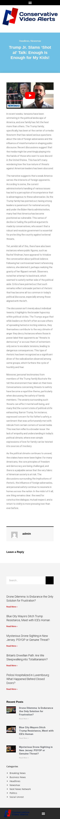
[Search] (50, 580)
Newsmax (36, 41)
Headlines (24, 41)
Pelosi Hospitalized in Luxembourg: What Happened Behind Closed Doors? (27, 679)
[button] (30, 2)
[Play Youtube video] (30, 95)
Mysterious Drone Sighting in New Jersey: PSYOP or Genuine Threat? (36, 750)
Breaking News (18, 773)
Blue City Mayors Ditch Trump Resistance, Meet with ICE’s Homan (36, 731)
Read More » (11, 607)
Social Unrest (17, 796)
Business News (18, 777)
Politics (13, 792)
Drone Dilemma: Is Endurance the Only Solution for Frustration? (36, 711)
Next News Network (20, 789)
